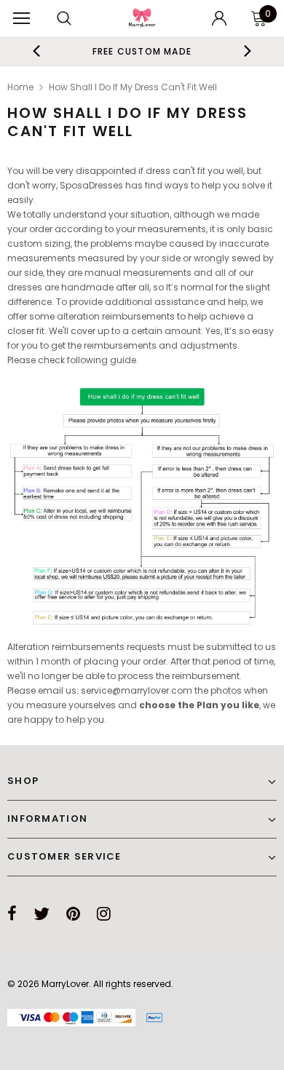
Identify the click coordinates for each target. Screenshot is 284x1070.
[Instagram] (104, 913)
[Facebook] (12, 913)
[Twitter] (41, 913)
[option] (142, 51)
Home (20, 87)
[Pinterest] (73, 913)
